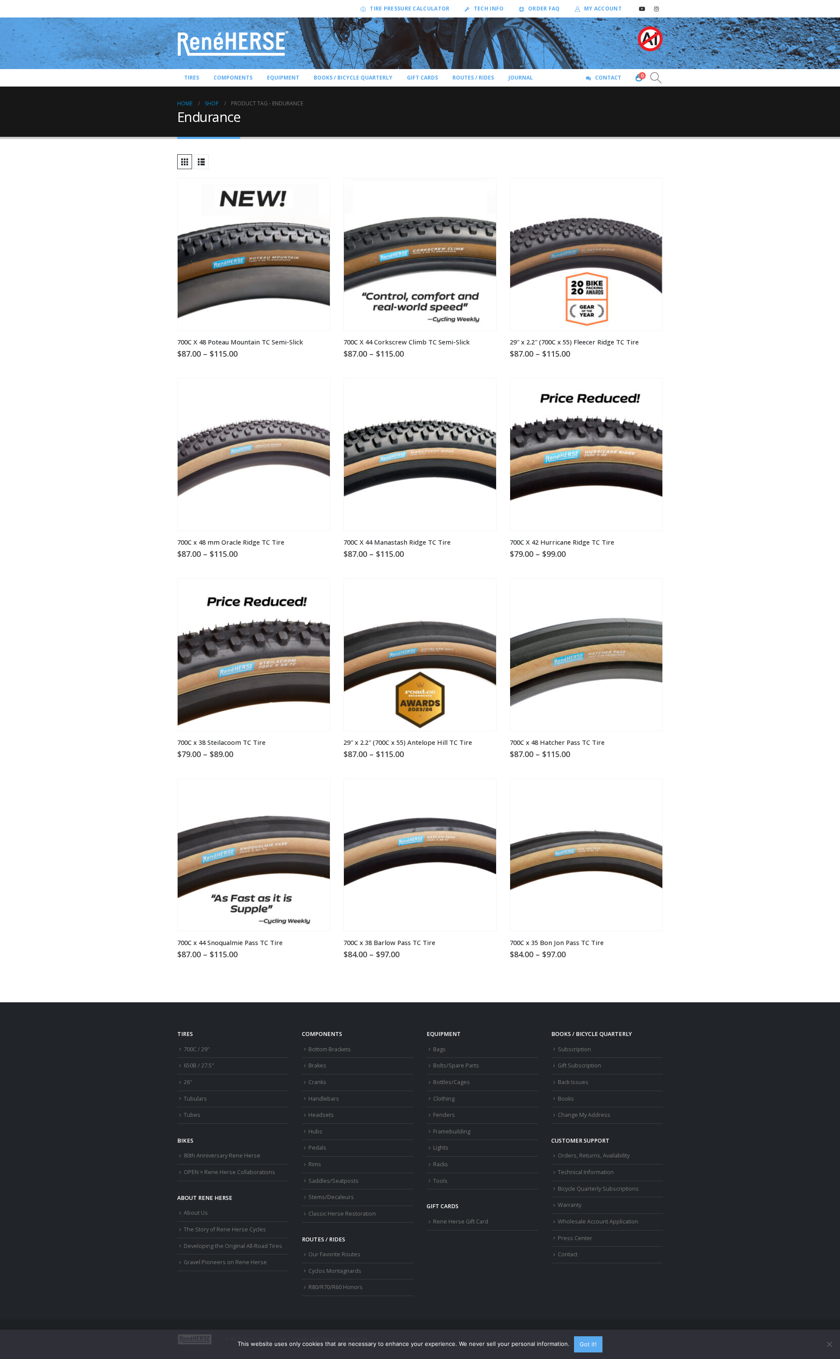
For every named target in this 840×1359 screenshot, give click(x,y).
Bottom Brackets (329, 1049)
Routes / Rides (473, 77)
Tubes (192, 1115)
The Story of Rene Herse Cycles (225, 1229)
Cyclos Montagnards (335, 1271)
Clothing (444, 1098)
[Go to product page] (254, 254)
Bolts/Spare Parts (456, 1065)
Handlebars (323, 1098)
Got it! (588, 1344)
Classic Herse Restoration (342, 1213)
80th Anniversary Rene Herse (222, 1155)
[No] (829, 1344)
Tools (440, 1181)
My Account (603, 8)
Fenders (444, 1115)
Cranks (317, 1082)
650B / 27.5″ (199, 1065)
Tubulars (195, 1098)
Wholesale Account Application (598, 1221)
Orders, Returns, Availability (594, 1155)
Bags (439, 1049)
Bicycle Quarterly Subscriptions (598, 1188)
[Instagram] (656, 9)
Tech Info (489, 8)
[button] (656, 77)
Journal (520, 77)
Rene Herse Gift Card (460, 1221)
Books (566, 1098)
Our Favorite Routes (334, 1254)
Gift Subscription (579, 1065)
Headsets (321, 1115)
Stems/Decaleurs (331, 1197)
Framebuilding (451, 1131)
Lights (440, 1147)
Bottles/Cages (451, 1082)
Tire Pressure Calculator (409, 8)
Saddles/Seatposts (333, 1181)
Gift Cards (422, 77)
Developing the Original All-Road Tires (233, 1246)
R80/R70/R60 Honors (335, 1287)
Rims (314, 1164)
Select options (315, 193)
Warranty (569, 1205)
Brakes (317, 1065)
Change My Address (584, 1115)
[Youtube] (642, 9)
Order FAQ (544, 8)
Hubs (315, 1131)
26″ (188, 1082)
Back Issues (573, 1082)
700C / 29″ (197, 1049)
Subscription (574, 1049)
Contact (608, 77)
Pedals (317, 1147)
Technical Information (586, 1172)
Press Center (575, 1238)
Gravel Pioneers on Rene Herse (225, 1262)
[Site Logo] (233, 43)
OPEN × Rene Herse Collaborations (229, 1172)
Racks (440, 1164)
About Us (196, 1212)
